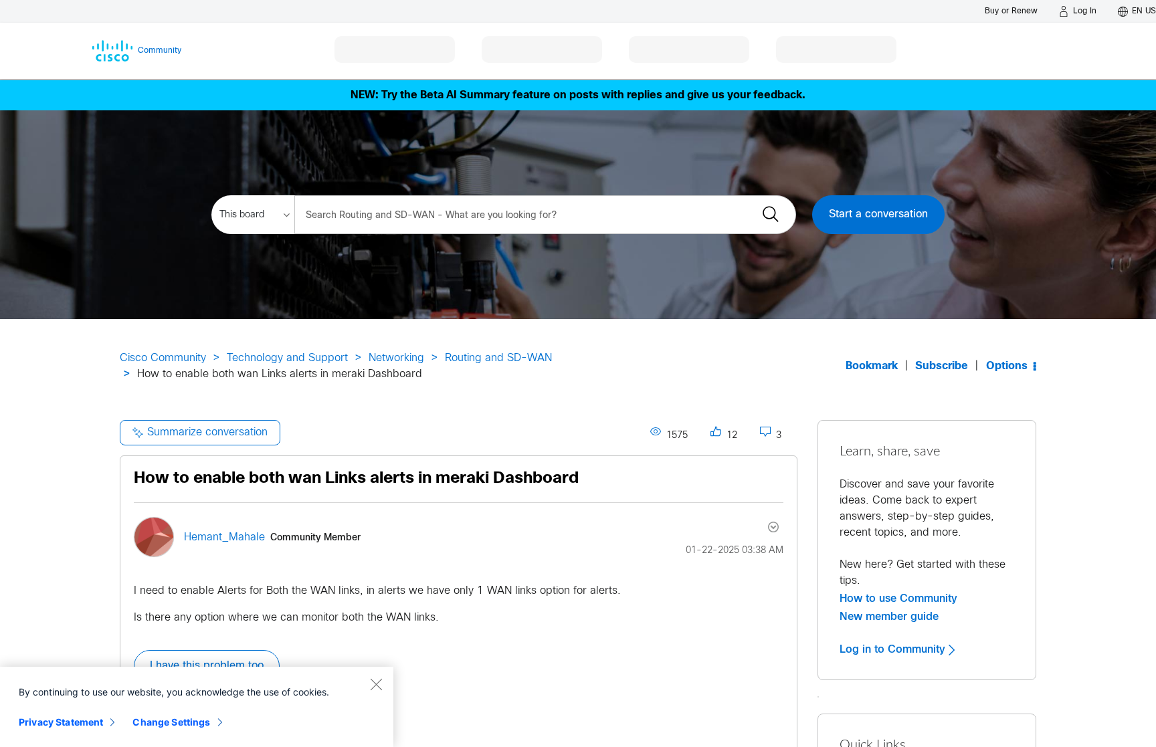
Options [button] (1007, 366)
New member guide (889, 616)
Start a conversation (878, 214)
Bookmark (872, 366)
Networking (396, 358)
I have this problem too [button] (207, 666)
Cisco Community (163, 358)
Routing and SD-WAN (498, 358)
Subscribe (941, 366)
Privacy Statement (61, 722)
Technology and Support (287, 358)
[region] (196, 707)
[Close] (376, 684)
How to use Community (898, 598)
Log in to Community (894, 649)
